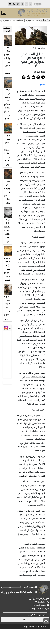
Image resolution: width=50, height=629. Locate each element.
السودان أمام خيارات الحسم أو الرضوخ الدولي (6, 307)
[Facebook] (26, 4)
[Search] (30, 4)
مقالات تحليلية (39, 48)
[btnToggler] (3, 13)
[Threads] (14, 4)
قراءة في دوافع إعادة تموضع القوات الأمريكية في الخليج (6, 104)
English (38, 4)
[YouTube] (10, 4)
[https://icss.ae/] (25, 589)
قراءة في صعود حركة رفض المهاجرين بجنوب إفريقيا (6, 269)
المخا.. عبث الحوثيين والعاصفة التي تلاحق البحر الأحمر (6, 60)
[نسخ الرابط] (28, 77)
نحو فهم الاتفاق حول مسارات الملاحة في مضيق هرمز (7, 150)
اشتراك (25, 620)
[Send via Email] (23, 77)
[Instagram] (18, 4)
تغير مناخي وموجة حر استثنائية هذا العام (6, 192)
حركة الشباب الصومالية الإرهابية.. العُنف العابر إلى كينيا (6, 230)
